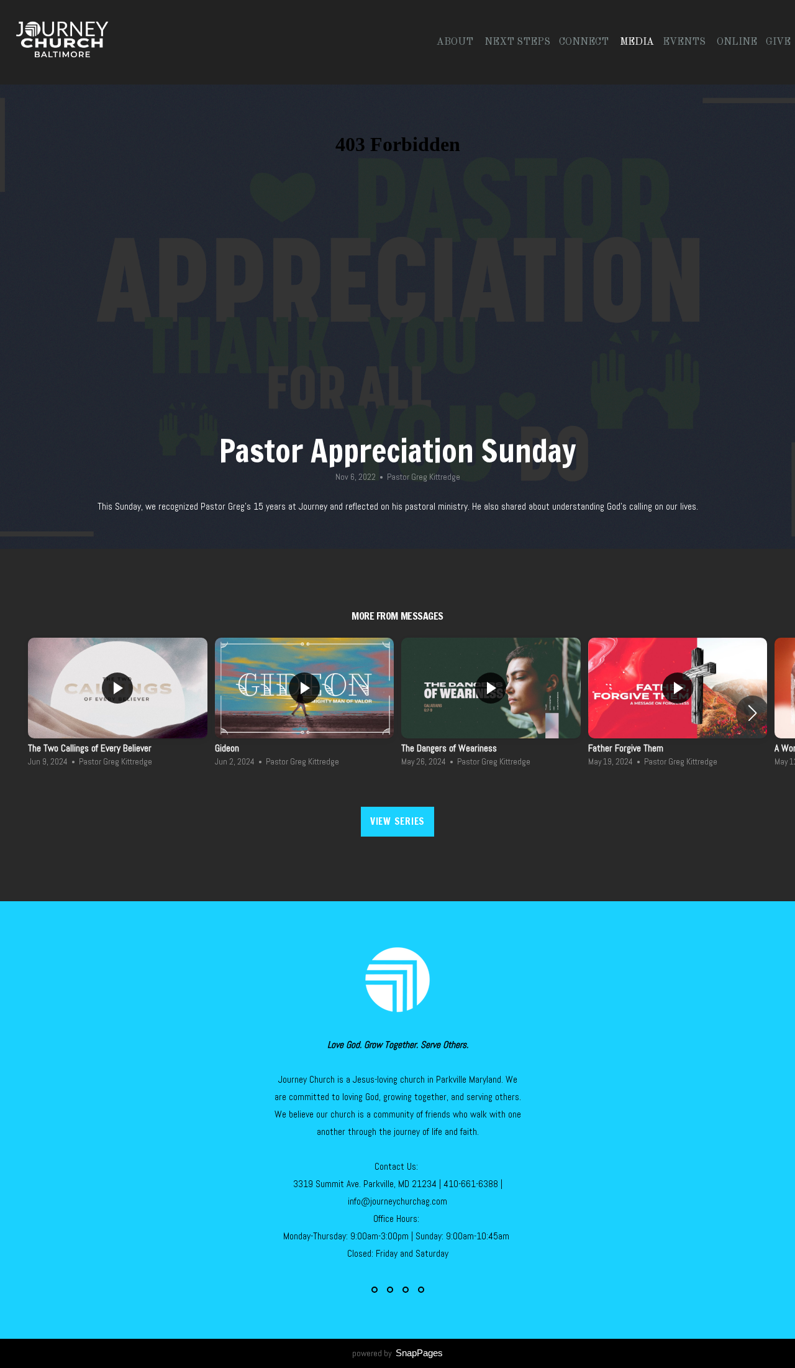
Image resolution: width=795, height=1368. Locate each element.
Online (737, 42)
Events (685, 42)
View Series (397, 821)
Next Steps (517, 42)
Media (637, 42)
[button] (752, 713)
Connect (585, 42)
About (456, 42)
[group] (117, 705)
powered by (397, 1353)
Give (778, 42)
